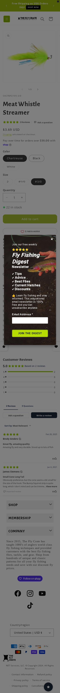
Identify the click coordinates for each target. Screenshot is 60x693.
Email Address (22, 314)
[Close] (52, 239)
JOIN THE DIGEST (30, 333)
